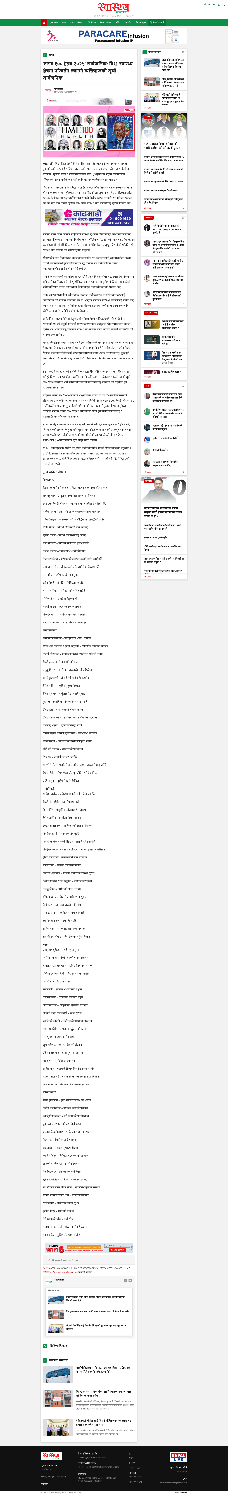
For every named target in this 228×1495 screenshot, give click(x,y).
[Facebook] (205, 4)
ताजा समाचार (154, 52)
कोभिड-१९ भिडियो (135, 1482)
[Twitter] (209, 4)
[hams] (89, 104)
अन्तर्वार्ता (128, 22)
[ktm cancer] (89, 229)
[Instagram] (219, 4)
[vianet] (89, 1253)
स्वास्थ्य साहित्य (134, 1468)
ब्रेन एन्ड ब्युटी (141, 22)
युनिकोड (132, 1463)
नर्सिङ (118, 22)
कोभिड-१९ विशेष (135, 1477)
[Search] (223, 4)
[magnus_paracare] (114, 43)
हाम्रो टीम (44, 1484)
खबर (64, 22)
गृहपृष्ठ (131, 1457)
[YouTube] (214, 4)
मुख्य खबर (54, 22)
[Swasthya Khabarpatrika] (114, 8)
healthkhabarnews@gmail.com (64, 1272)
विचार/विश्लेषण (105, 22)
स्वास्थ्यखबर (47, 1268)
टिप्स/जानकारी (158, 22)
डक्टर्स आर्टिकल (76, 22)
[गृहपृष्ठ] (44, 22)
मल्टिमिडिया (91, 22)
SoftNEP (183, 1492)
